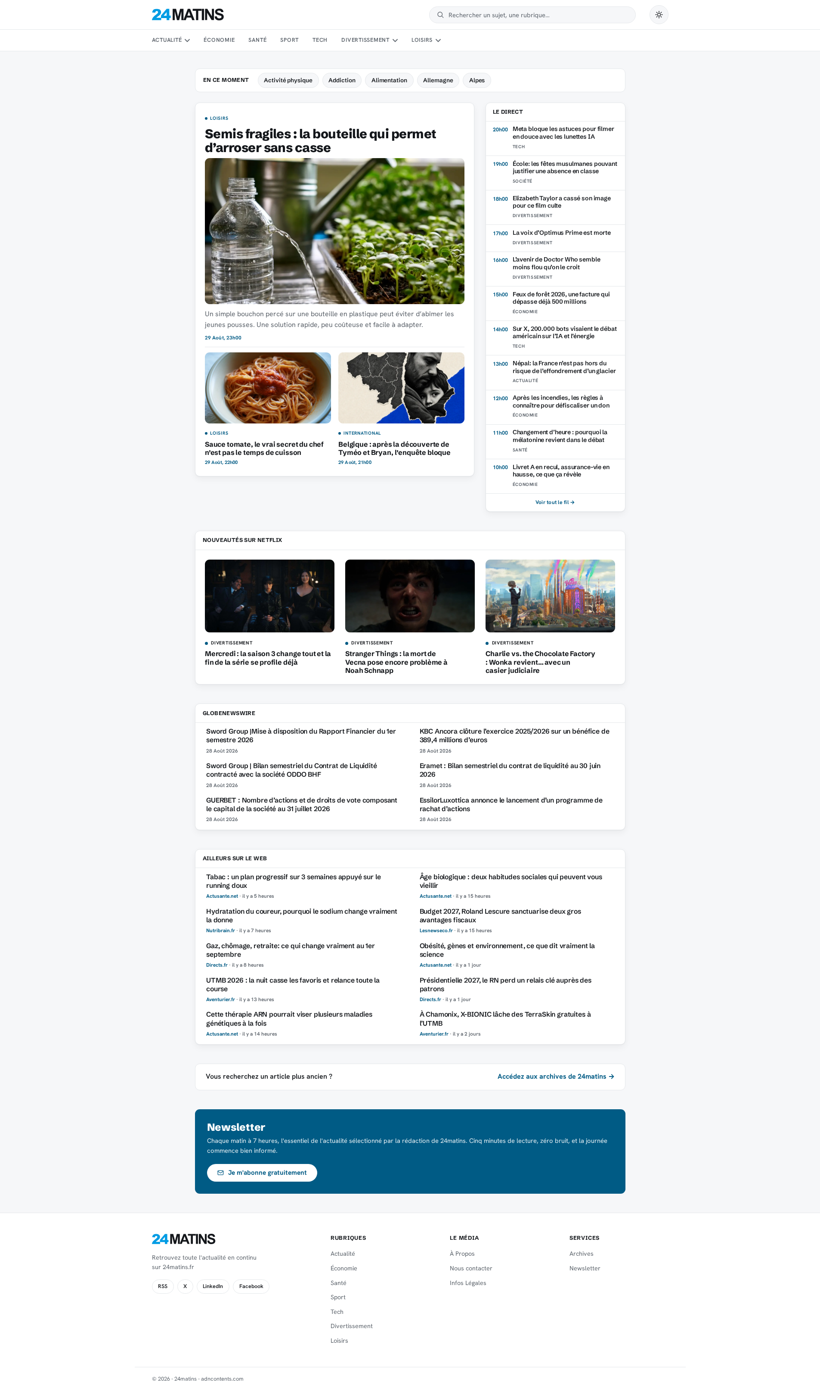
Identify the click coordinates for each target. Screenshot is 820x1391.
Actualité (167, 40)
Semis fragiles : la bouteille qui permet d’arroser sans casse (320, 141)
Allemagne (438, 80)
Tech (320, 40)
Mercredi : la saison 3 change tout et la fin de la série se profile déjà (268, 657)
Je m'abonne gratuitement (267, 1172)
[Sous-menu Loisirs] (438, 40)
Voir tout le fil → (555, 502)
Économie (219, 40)
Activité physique (288, 80)
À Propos (462, 1253)
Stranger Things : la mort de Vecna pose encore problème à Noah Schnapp (396, 661)
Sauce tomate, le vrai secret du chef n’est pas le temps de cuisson (264, 448)
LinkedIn (213, 1286)
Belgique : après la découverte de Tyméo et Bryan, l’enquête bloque (394, 448)
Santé (257, 40)
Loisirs (422, 40)
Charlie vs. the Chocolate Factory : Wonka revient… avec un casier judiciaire (540, 661)
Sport (289, 40)
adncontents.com (222, 1378)
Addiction (341, 80)
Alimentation (389, 80)
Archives (581, 1253)
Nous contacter (471, 1268)
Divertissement (365, 40)
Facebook (251, 1286)
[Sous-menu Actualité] (187, 40)
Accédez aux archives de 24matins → (556, 1076)
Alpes (477, 80)
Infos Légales (468, 1283)
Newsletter (584, 1268)
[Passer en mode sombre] (659, 14)
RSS (162, 1286)
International (362, 433)
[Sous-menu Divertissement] (394, 40)
